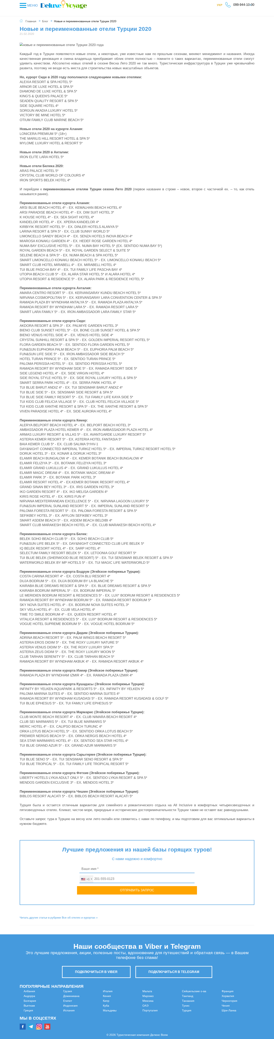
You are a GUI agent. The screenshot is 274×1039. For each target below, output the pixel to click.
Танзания (148, 1020)
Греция (28, 1010)
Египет (28, 1024)
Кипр (86, 1010)
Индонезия (90, 991)
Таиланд (148, 1015)
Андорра (29, 996)
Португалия (150, 1005)
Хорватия (208, 1000)
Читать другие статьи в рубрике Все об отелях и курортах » (59, 917)
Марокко (148, 991)
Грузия (28, 1015)
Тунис (146, 1024)
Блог (45, 21)
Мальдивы (90, 1020)
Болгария (30, 1000)
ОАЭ (145, 1000)
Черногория (209, 1005)
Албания (29, 991)
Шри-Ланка (209, 1015)
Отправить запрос (137, 890)
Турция (206, 991)
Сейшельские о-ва (154, 1010)
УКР (221, 5)
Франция (208, 996)
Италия (88, 1000)
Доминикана (32, 1020)
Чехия (206, 1010)
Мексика (147, 996)
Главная (30, 21)
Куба (86, 1015)
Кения (87, 1005)
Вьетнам (29, 1005)
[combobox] (86, 879)
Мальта (88, 1024)
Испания (88, 996)
